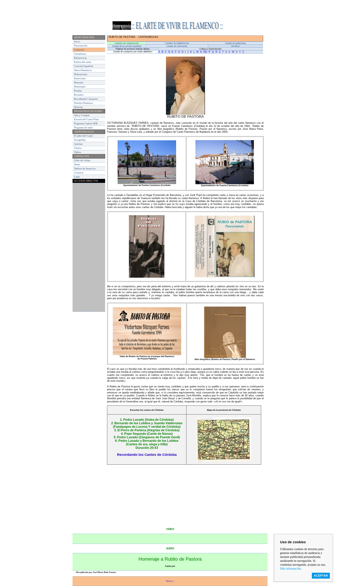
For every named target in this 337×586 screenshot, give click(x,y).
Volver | (170, 581)
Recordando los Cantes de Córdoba (147, 455)
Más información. (291, 568)
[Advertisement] (168, 10)
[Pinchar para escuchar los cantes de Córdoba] (223, 460)
